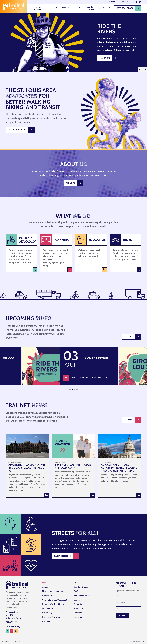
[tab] (70, 389)
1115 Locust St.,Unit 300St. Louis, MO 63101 (14, 615)
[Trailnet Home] (13, 6)
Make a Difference (62, 556)
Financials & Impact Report (53, 591)
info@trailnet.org (13, 626)
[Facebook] (7, 631)
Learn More (105, 58)
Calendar (113, 2)
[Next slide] (144, 69)
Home (44, 583)
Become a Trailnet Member (53, 604)
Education (66, 7)
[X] (11, 631)
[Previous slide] (140, 69)
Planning (53, 7)
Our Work (78, 613)
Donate (129, 2)
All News (129, 420)
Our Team (78, 591)
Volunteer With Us (50, 608)
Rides (77, 7)
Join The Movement (90, 8)
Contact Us (47, 595)
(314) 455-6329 (12, 622)
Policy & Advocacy (38, 8)
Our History (47, 613)
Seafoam (142, 641)
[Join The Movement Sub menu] (100, 8)
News (121, 2)
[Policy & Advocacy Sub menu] (47, 8)
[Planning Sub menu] (59, 7)
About (105, 7)
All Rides (129, 337)
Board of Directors (81, 587)
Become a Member (125, 8)
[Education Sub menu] (73, 7)
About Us (70, 183)
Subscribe (122, 615)
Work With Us (79, 608)
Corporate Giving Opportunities (55, 600)
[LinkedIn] (16, 631)
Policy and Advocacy (51, 617)
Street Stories (79, 604)
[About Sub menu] (110, 7)
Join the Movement (17, 130)
